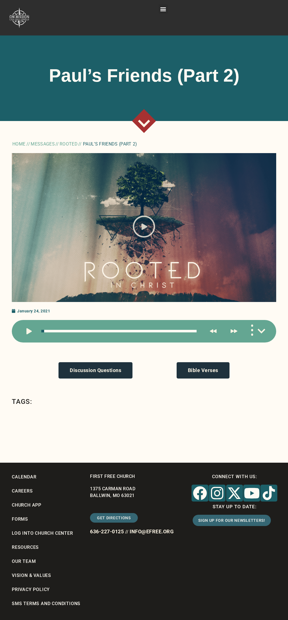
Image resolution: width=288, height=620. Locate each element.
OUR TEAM (24, 561)
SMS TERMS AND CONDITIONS (46, 603)
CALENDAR (24, 477)
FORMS (20, 519)
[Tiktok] (268, 493)
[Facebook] (200, 493)
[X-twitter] (234, 493)
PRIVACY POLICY (31, 589)
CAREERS (22, 491)
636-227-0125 (107, 531)
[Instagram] (217, 493)
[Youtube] (251, 493)
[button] (163, 9)
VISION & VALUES (31, 575)
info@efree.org (152, 531)
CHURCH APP (26, 505)
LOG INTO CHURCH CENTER (42, 533)
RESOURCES (25, 547)
